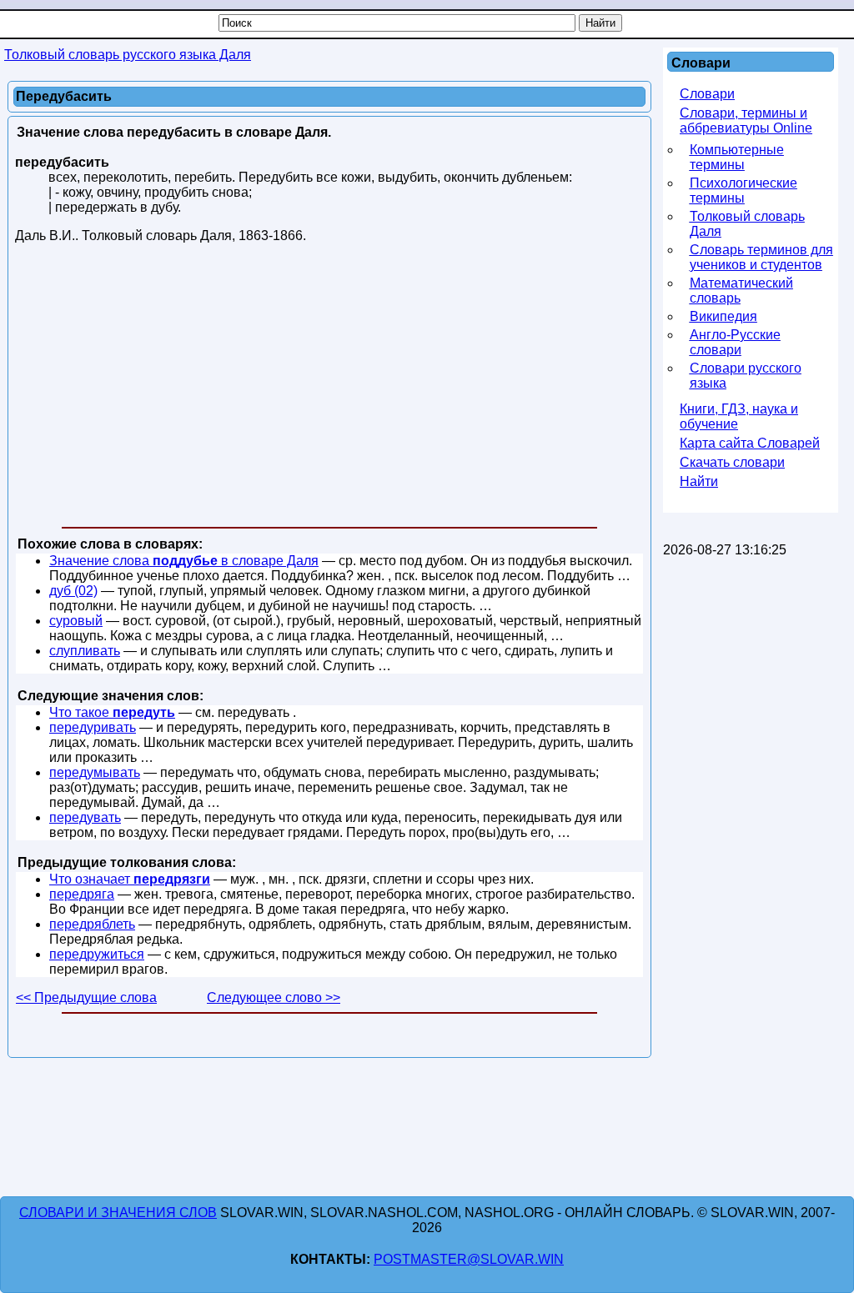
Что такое (112, 712)
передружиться (96, 954)
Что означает (129, 879)
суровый (76, 621)
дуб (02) (73, 591)
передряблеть (92, 924)
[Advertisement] (329, 388)
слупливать (84, 651)
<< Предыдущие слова (86, 997)
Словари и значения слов (118, 1212)
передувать (85, 817)
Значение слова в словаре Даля (184, 561)
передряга (81, 894)
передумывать (94, 772)
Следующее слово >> (273, 997)
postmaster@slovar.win (469, 1259)
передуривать (92, 727)
